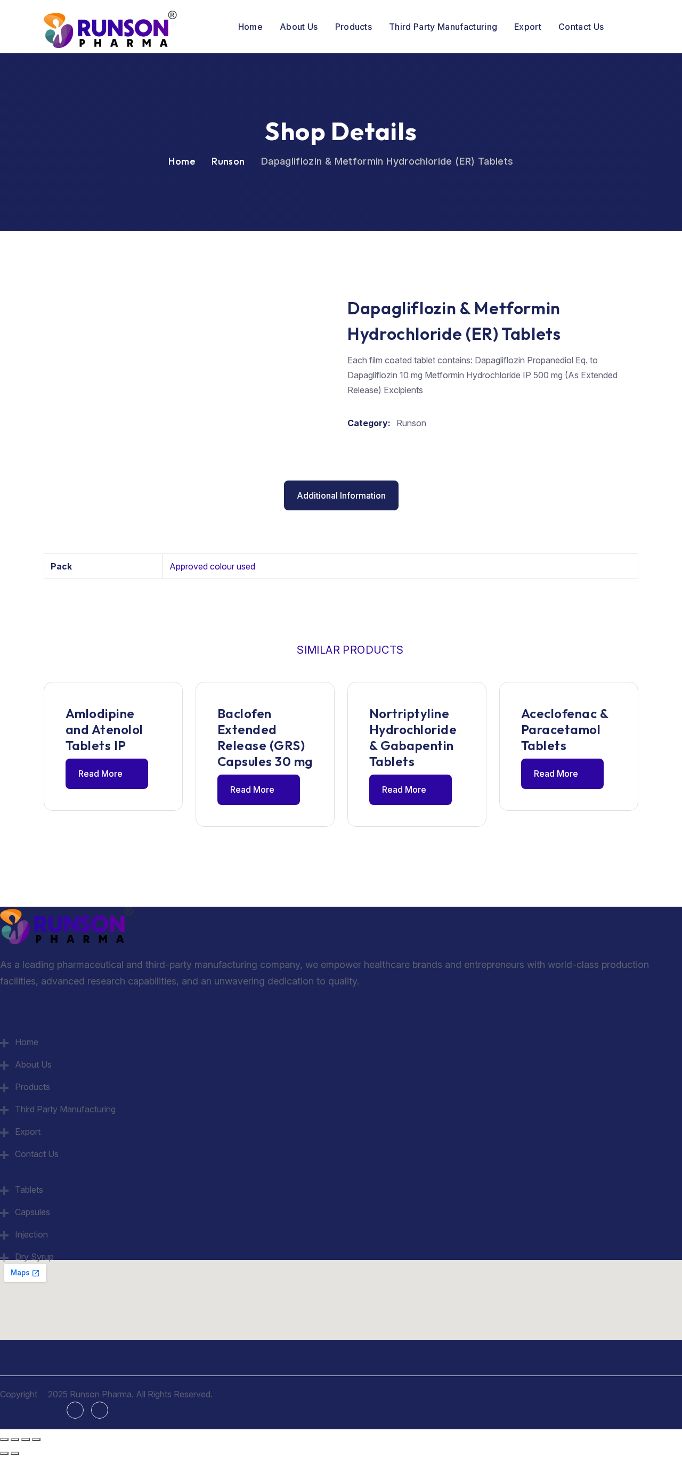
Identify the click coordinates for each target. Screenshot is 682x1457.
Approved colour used (212, 566)
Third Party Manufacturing (443, 26)
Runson (228, 161)
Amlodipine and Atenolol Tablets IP (104, 729)
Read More (101, 773)
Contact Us (581, 26)
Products (353, 26)
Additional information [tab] (341, 495)
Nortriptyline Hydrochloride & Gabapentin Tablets (413, 737)
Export (527, 26)
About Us (299, 26)
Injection (31, 1234)
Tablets (29, 1189)
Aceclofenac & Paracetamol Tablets (564, 729)
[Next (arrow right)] (15, 1453)
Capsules (32, 1212)
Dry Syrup (34, 1256)
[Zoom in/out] (4, 1439)
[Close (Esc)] (36, 1439)
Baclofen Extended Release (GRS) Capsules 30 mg (265, 737)
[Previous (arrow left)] (4, 1453)
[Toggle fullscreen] (15, 1439)
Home (250, 26)
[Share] (25, 1439)
